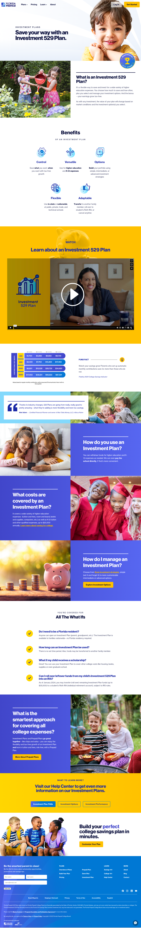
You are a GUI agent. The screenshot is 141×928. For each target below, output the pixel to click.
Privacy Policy (38, 916)
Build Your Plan (64, 874)
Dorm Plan (85, 874)
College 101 (108, 874)
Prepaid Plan (86, 870)
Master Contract (17, 912)
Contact (126, 877)
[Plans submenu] (27, 4)
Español (110, 898)
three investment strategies (107, 572)
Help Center (108, 877)
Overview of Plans (65, 870)
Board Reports (33, 898)
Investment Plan (88, 877)
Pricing (61, 877)
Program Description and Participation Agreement (40, 912)
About (126, 870)
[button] (135, 923)
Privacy (67, 898)
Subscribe (7, 888)
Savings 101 (108, 870)
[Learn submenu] (46, 4)
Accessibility (96, 898)
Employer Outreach (51, 898)
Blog (125, 874)
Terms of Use (80, 898)
